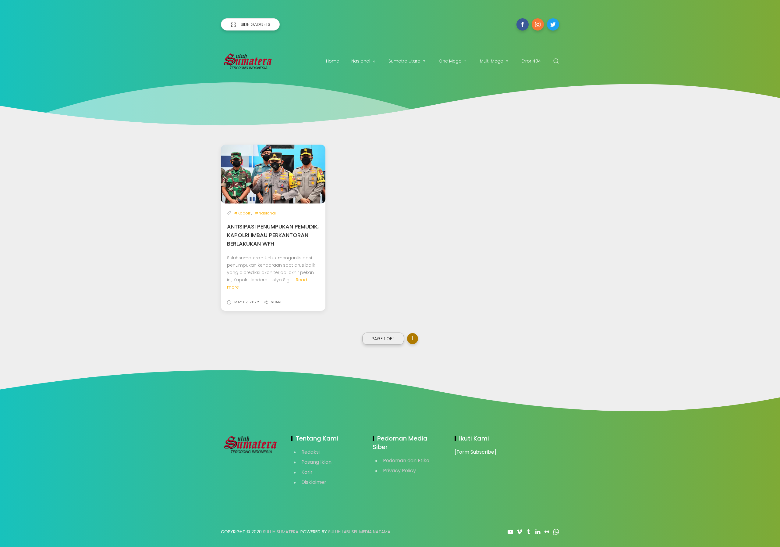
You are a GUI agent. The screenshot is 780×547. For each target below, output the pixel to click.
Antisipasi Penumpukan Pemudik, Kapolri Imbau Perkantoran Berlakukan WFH (273, 235)
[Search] (556, 61)
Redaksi (310, 451)
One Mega (450, 61)
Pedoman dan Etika (406, 460)
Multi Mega (491, 61)
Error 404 (531, 61)
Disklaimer (313, 482)
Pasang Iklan (316, 462)
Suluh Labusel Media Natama (359, 532)
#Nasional (265, 213)
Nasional (360, 61)
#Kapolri (242, 213)
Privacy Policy (399, 470)
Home (332, 61)
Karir (307, 472)
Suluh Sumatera (280, 532)
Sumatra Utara (404, 61)
